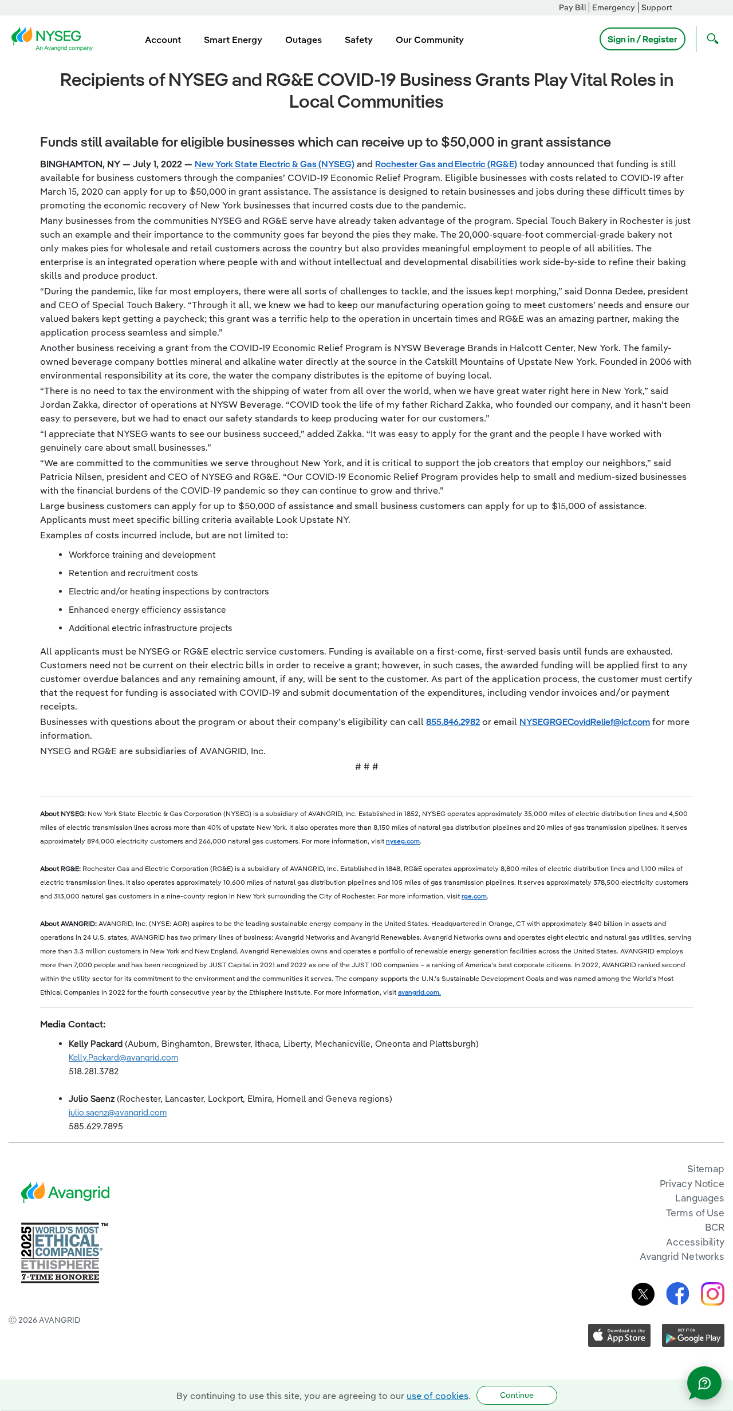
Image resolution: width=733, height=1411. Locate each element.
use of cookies (437, 1395)
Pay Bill (572, 7)
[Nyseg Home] (56, 38)
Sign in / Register (642, 39)
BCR (714, 1227)
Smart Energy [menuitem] (233, 39)
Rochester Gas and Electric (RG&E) (446, 164)
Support (656, 7)
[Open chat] (704, 1383)
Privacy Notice (692, 1183)
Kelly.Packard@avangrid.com (123, 1057)
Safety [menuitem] (359, 39)
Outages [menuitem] (303, 39)
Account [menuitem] (163, 39)
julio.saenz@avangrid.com (118, 1112)
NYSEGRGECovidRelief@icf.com (584, 721)
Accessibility (695, 1242)
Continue (517, 1395)
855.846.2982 (453, 721)
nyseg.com (403, 841)
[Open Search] (710, 39)
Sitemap (705, 1168)
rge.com (474, 896)
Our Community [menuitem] (430, 39)
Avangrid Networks (682, 1256)
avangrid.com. (419, 992)
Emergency (613, 7)
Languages (699, 1198)
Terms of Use (695, 1213)
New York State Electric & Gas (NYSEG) (274, 164)
